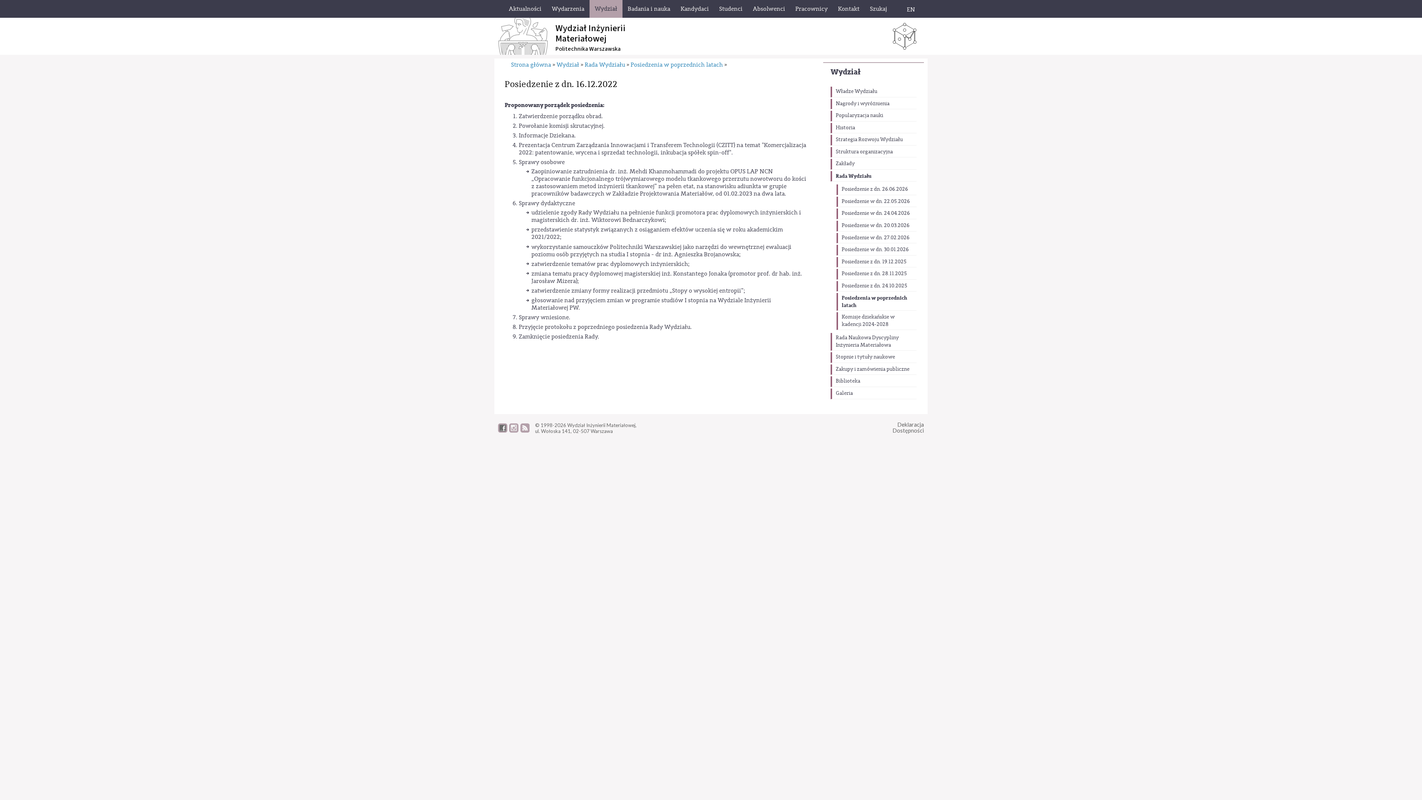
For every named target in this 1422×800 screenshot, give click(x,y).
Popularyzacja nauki (859, 115)
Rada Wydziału (853, 176)
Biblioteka (848, 381)
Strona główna (531, 65)
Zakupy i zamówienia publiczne (872, 369)
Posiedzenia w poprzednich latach (874, 301)
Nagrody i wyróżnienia (862, 103)
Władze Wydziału (856, 91)
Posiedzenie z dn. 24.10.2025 (874, 286)
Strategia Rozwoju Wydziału (869, 139)
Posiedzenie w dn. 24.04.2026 (876, 213)
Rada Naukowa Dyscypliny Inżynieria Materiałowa (867, 341)
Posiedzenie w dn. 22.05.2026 (876, 201)
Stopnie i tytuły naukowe (865, 357)
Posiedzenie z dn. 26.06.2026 (875, 189)
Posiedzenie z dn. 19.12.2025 (874, 262)
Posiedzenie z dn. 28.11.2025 (874, 273)
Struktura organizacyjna (864, 152)
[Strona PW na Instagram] (513, 430)
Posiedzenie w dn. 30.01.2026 (875, 249)
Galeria (844, 393)
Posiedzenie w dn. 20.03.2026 (875, 225)
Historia (845, 127)
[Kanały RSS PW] (525, 430)
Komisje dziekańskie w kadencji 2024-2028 (868, 321)
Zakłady (845, 163)
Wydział (846, 72)
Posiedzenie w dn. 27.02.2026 (875, 237)
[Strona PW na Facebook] (502, 430)
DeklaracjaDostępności (908, 427)
